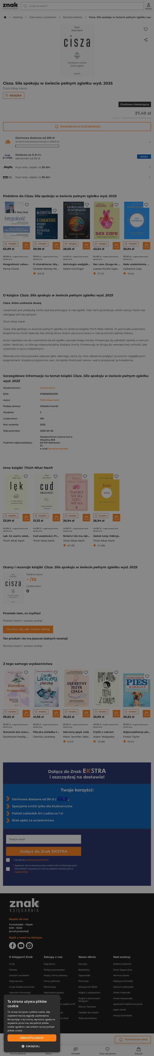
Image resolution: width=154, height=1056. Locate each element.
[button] (32, 1046)
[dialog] (32, 1023)
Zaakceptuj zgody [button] (32, 1037)
